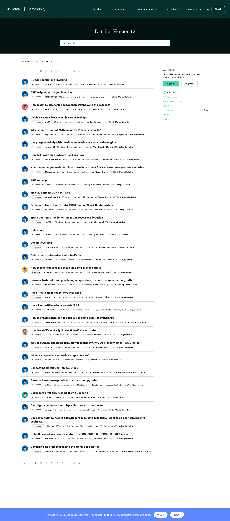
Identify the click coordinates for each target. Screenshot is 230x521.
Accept (160, 514)
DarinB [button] (92, 84)
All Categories (170, 97)
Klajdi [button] (48, 297)
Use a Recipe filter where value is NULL (55, 305)
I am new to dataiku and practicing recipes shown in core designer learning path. (82, 280)
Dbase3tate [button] (51, 234)
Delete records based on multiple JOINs (56, 255)
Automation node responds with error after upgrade (64, 380)
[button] (25, 82)
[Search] (208, 9)
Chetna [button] (50, 426)
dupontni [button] (49, 451)
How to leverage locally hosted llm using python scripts (66, 267)
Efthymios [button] (50, 172)
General (125, 234)
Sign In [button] (171, 83)
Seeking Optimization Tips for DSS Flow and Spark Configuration (72, 205)
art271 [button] (48, 122)
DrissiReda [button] (50, 322)
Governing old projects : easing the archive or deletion (65, 446)
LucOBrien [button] (97, 134)
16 (73, 70)
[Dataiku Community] (25, 9)
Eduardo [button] (49, 438)
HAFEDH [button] (49, 209)
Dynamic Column (41, 242)
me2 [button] (49, 397)
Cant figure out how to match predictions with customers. (67, 405)
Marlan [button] (50, 335)
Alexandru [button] (96, 184)
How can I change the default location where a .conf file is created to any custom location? (88, 167)
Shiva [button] (47, 372)
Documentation (145, 8)
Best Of (166, 119)
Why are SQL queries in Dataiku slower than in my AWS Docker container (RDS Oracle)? (86, 342)
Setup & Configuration (135, 322)
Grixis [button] (94, 222)
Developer (192, 8)
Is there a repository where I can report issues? (60, 355)
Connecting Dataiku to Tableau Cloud (54, 367)
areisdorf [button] (49, 272)
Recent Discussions (172, 101)
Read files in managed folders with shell (56, 292)
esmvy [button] (48, 410)
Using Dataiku (117, 84)
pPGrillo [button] (49, 347)
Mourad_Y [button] (100, 172)
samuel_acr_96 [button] (52, 197)
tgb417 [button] (95, 410)
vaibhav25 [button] (50, 147)
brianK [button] (48, 84)
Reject (177, 514)
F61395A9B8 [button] (51, 97)
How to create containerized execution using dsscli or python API (72, 317)
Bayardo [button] (49, 134)
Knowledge (170, 8)
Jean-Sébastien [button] (53, 159)
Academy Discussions (126, 284)
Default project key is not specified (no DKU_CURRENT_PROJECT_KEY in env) (80, 434)
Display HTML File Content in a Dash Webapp (59, 117)
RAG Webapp (39, 180)
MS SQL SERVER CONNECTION (50, 192)
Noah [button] (47, 109)
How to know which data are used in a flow (57, 155)
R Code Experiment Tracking (49, 79)
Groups (166, 114)
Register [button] (189, 83)
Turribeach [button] (93, 109)
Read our (139, 514)
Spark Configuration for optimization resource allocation (67, 217)
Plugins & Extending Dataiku (130, 134)
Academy (98, 8)
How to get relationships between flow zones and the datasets (70, 104)
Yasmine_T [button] (101, 234)
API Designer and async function (51, 92)
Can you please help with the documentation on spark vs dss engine (73, 142)
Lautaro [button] (100, 97)
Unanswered (185, 110)
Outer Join (37, 230)
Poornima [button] (50, 247)
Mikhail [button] (48, 385)
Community (120, 8)
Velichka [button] (98, 438)
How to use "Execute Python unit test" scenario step (64, 330)
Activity (166, 105)
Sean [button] (95, 284)
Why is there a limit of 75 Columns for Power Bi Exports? (66, 130)
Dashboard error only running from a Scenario (59, 392)
